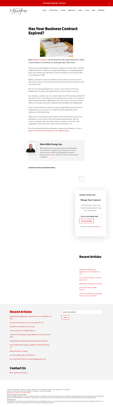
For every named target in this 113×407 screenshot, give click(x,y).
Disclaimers (27, 392)
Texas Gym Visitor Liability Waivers (22, 330)
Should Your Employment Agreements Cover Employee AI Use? (89, 272)
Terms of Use (19, 392)
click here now (48, 155)
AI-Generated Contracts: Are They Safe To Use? (27, 322)
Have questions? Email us (19, 373)
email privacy (96, 226)
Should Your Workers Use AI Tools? (90, 284)
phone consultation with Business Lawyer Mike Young (47, 130)
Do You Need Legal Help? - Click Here (54, 3)
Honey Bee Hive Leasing (18, 351)
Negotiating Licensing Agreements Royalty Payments (29, 341)
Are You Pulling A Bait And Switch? (22, 355)
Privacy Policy (11, 392)
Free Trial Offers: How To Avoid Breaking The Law (28, 359)
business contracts (40, 60)
